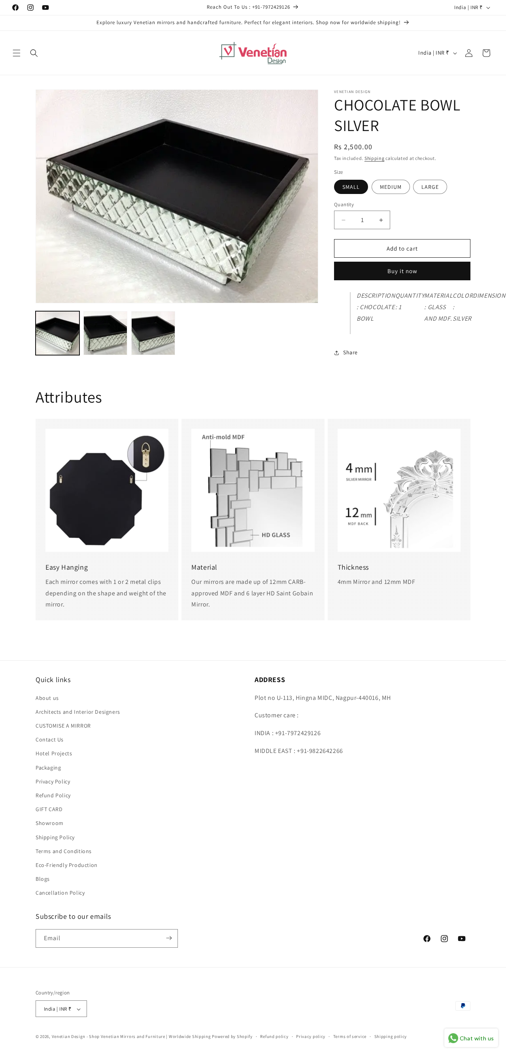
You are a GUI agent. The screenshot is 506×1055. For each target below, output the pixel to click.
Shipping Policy (55, 836)
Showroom (50, 823)
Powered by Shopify (232, 1037)
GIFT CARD (49, 808)
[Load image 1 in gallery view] (57, 333)
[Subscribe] (168, 938)
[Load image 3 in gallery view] (153, 333)
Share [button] (350, 352)
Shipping (374, 158)
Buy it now (402, 271)
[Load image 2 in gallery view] (105, 333)
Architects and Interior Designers (78, 711)
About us (47, 697)
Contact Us (50, 739)
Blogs (43, 878)
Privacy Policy (53, 781)
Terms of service (349, 1036)
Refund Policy (53, 794)
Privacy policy (310, 1036)
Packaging (48, 767)
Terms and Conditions (64, 850)
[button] (16, 53)
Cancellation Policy (60, 892)
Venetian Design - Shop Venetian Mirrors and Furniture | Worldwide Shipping (131, 1037)
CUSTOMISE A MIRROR (63, 725)
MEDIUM (391, 186)
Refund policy (274, 1036)
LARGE (430, 186)
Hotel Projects (54, 753)
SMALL (351, 186)
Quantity (344, 204)
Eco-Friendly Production (67, 864)
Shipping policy (390, 1036)
